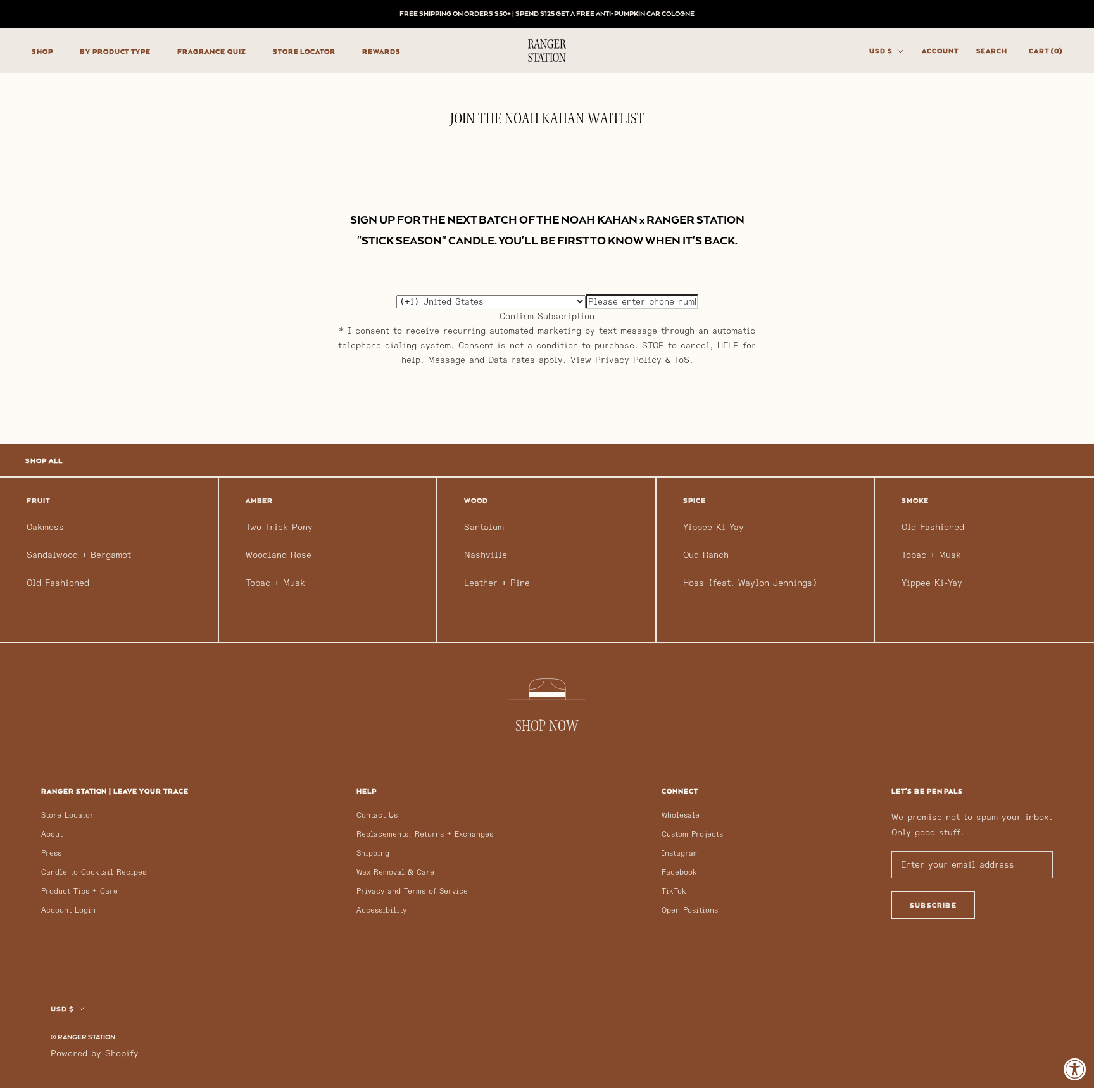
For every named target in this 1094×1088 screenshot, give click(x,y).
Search (992, 50)
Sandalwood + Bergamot (79, 555)
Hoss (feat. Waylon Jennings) (750, 583)
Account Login (68, 910)
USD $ (881, 50)
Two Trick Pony (279, 527)
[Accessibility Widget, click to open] (1075, 1069)
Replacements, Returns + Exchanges (424, 834)
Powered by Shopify (95, 1053)
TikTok (674, 891)
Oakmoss (45, 527)
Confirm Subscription (547, 316)
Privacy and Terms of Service (412, 891)
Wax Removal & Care (395, 872)
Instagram (680, 853)
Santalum (484, 527)
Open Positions (690, 910)
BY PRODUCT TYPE (115, 51)
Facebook (679, 872)
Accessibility (381, 910)
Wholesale (681, 815)
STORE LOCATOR (304, 51)
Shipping (372, 853)
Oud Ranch (706, 555)
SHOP (42, 51)
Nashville (485, 555)
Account (940, 50)
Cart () (1045, 50)
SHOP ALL (44, 460)
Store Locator (67, 815)
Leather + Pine (497, 583)
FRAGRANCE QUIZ (211, 51)
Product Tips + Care (79, 891)
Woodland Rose (278, 555)
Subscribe (933, 905)
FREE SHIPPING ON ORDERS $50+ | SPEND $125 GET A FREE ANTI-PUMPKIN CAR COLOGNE (547, 13)
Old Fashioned (58, 583)
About (52, 834)
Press (51, 853)
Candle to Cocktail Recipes (93, 872)
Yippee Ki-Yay (713, 527)
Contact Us (377, 815)
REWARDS (381, 51)
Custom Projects (692, 834)
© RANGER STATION (83, 1036)
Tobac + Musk (275, 583)
